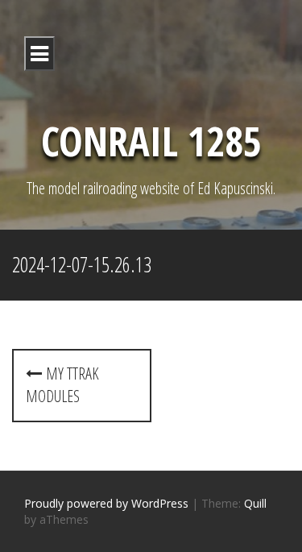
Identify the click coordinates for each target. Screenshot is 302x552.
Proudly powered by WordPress (106, 503)
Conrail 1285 (151, 141)
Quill (255, 503)
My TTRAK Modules (62, 385)
